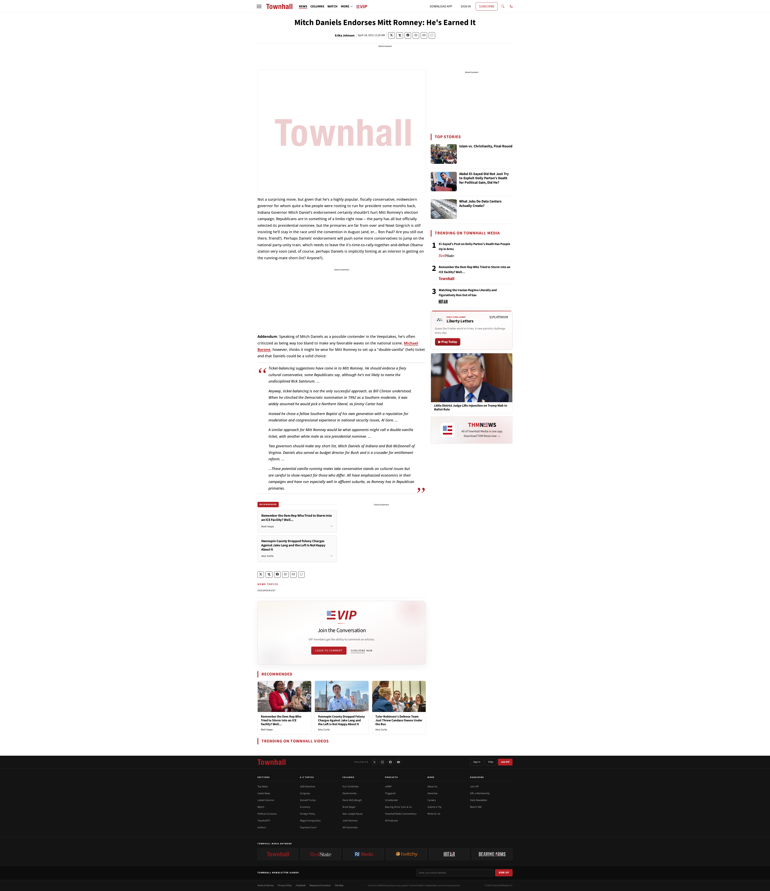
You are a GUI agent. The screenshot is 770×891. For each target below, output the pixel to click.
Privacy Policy (285, 885)
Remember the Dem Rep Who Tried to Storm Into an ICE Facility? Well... (281, 720)
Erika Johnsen (345, 35)
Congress (305, 793)
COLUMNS (317, 6)
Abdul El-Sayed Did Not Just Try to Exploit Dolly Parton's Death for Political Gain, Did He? (484, 178)
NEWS (303, 6)
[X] (374, 762)
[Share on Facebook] (408, 35)
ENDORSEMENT (266, 590)
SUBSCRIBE (486, 6)
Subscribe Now (361, 650)
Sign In (476, 762)
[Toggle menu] (259, 6)
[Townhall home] (271, 762)
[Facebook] (390, 762)
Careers (432, 800)
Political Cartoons (267, 814)
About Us (432, 786)
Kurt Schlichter (350, 786)
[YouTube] (398, 762)
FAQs (490, 762)
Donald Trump (308, 800)
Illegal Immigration (310, 820)
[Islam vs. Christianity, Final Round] (444, 154)
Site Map (339, 885)
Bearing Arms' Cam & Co (398, 807)
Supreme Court (308, 827)
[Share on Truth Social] (399, 35)
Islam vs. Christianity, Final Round (485, 146)
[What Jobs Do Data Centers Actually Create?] (444, 209)
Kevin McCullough (352, 800)
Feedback (301, 885)
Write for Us (434, 814)
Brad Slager (349, 807)
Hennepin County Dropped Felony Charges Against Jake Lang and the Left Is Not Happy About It (341, 720)
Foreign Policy (307, 814)
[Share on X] (391, 35)
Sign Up (504, 872)
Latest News (263, 793)
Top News (262, 786)
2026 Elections (307, 786)
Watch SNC (476, 807)
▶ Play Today (447, 342)
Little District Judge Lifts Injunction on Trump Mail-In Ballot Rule (470, 407)
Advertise (432, 793)
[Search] (502, 6)
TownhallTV (263, 820)
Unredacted (391, 800)
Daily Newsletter (478, 800)
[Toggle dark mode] (511, 6)
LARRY (388, 786)
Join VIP (505, 762)
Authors (261, 827)
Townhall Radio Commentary (400, 814)
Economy (305, 807)
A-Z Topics (307, 777)
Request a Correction (320, 885)
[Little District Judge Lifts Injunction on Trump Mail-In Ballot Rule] (471, 377)
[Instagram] (382, 762)
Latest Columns (265, 800)
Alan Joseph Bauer (352, 814)
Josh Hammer (350, 820)
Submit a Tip (434, 807)
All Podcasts (391, 820)
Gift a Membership (480, 793)
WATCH (332, 6)
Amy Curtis (324, 729)
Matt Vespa (267, 729)
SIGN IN (466, 6)
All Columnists (350, 827)
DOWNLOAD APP (441, 6)
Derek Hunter (349, 793)
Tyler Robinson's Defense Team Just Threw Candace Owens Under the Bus (398, 720)
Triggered (390, 793)
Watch (260, 807)
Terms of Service (265, 885)
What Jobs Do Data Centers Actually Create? (480, 203)
